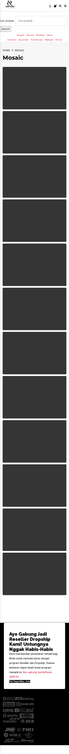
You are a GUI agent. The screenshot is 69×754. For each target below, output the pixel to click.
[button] (19, 681)
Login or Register (50, 6)
